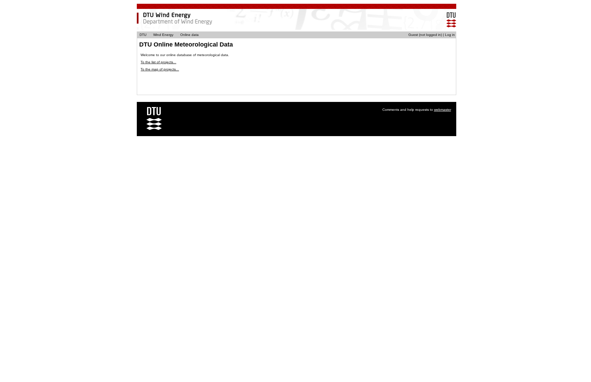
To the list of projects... (158, 62)
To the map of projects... (160, 69)
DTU (143, 35)
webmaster (442, 109)
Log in (450, 35)
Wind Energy (163, 35)
